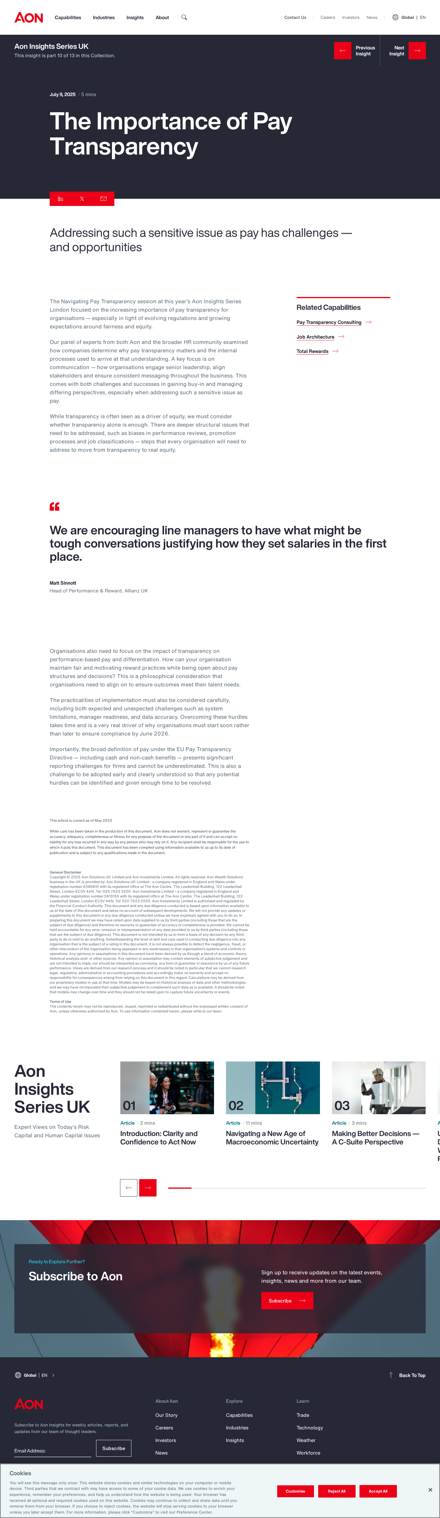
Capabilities (68, 17)
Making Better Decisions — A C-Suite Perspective (375, 1137)
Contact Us (295, 17)
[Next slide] (147, 1187)
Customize (295, 1491)
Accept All (378, 1491)
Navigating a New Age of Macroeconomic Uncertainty (272, 1137)
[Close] (430, 1489)
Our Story (166, 1415)
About (162, 17)
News (372, 17)
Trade (303, 1415)
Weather (306, 1440)
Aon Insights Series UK (51, 46)
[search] (184, 17)
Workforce (308, 1452)
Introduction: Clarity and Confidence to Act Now (159, 1137)
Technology (310, 1427)
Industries (104, 17)
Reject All (336, 1491)
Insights (135, 17)
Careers (328, 17)
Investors (350, 17)
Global (413, 17)
